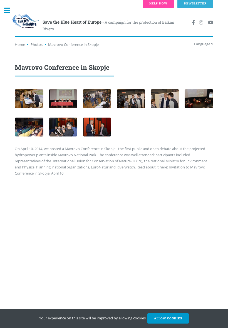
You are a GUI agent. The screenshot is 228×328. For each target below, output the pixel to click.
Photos (37, 44)
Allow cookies (168, 318)
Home (20, 44)
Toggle (10, 10)
